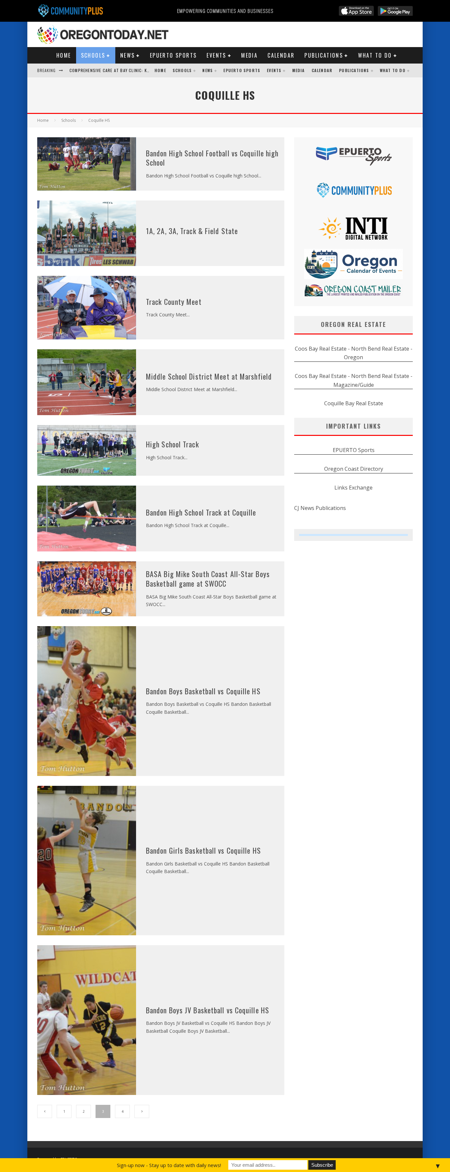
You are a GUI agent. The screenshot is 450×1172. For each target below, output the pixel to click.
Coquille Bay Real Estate (353, 403)
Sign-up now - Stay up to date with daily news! (169, 1165)
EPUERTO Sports (173, 55)
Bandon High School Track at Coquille (201, 512)
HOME (63, 55)
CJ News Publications (320, 508)
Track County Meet (174, 301)
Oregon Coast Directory (353, 468)
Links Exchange (353, 487)
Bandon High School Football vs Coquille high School (212, 158)
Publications (323, 55)
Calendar (281, 55)
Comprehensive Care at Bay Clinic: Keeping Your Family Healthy (137, 70)
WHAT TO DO (375, 55)
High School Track (172, 444)
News (127, 55)
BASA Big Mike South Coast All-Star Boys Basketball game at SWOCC (208, 579)
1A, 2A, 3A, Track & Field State (192, 231)
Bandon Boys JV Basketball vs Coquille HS (207, 1010)
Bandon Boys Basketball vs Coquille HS (203, 691)
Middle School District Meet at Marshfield (209, 376)
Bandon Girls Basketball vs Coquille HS (203, 850)
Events (216, 55)
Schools (93, 55)
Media (249, 55)
